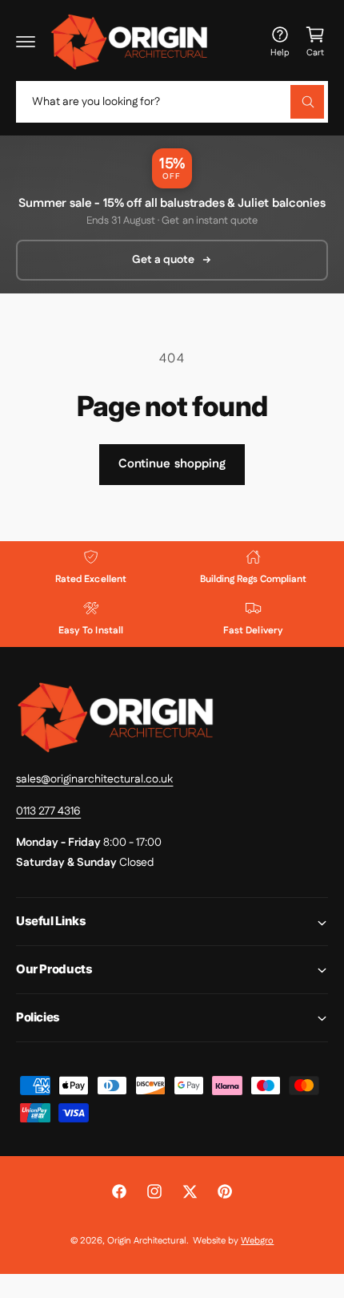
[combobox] (172, 102)
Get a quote (163, 260)
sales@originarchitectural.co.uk (94, 779)
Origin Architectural (146, 1240)
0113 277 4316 (48, 811)
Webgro (257, 1240)
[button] (25, 41)
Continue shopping (172, 463)
